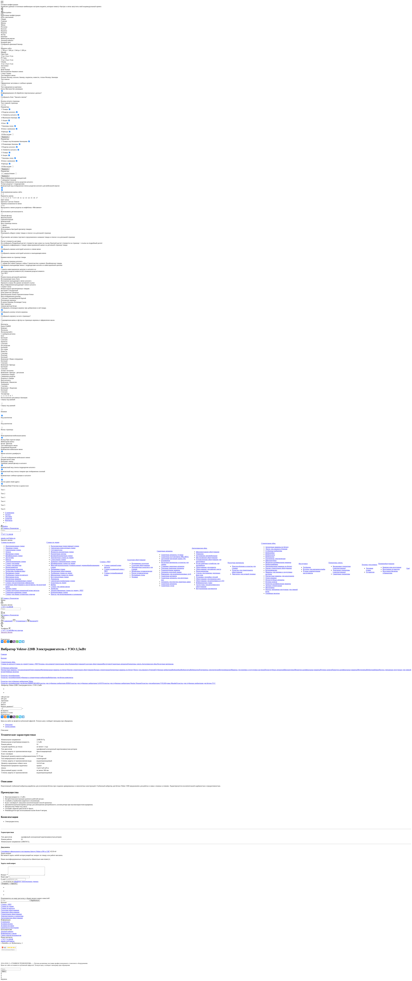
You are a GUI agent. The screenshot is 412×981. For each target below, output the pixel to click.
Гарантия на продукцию (10, 928)
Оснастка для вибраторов (10, 677)
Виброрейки (176, 670)
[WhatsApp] (17, 641)
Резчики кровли (326, 670)
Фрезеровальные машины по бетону (54, 670)
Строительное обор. (61, 664)
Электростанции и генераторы (12, 916)
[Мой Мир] (8, 641)
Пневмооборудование (77, 664)
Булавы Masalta (170, 683)
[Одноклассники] (5, 641)
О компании (5, 922)
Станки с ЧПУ (33, 664)
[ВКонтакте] (2, 641)
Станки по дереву (21, 664)
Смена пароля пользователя (11, 935)
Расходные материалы (165, 664)
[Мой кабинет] (2, 603)
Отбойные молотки (12, 672)
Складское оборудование (94, 664)
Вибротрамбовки (372, 670)
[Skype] (20, 641)
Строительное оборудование (11, 914)
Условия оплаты (7, 924)
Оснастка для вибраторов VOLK (153, 683)
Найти (4, 971)
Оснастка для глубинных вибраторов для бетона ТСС (196, 683)
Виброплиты (185, 670)
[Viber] (14, 641)
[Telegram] (23, 641)
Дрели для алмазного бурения (144, 670)
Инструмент (107, 664)
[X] (11, 641)
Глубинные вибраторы (163, 670)
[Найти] (2, 611)
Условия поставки (7, 926)
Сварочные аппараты (119, 664)
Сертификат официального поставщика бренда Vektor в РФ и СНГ (25, 851)
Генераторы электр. (134, 664)
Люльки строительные (102, 670)
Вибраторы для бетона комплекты (60, 677)
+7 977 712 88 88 (7, 534)
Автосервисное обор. (149, 664)
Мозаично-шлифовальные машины (307, 670)
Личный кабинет (7, 931)
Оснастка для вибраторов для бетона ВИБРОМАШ (19, 683)
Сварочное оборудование (10, 912)
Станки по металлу (8, 664)
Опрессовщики (35, 670)
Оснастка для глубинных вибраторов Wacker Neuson (122, 683)
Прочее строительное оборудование (80, 670)
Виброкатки (194, 670)
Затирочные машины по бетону (121, 670)
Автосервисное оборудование (12, 918)
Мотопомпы (361, 670)
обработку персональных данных (26, 881)
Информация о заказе (9, 933)
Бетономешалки (225, 670)
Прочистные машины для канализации (15, 670)
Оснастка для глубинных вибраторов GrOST (86, 683)
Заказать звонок (6, 632)
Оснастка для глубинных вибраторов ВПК (54, 683)
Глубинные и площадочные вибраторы (34, 677)
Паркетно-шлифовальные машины (344, 670)
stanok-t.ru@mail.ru (7, 941)
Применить (5, 137)
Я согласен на (20, 881)
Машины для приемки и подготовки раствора (248, 670)
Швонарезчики (289, 670)
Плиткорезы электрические (209, 670)
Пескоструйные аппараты (274, 670)
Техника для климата (46, 664)
